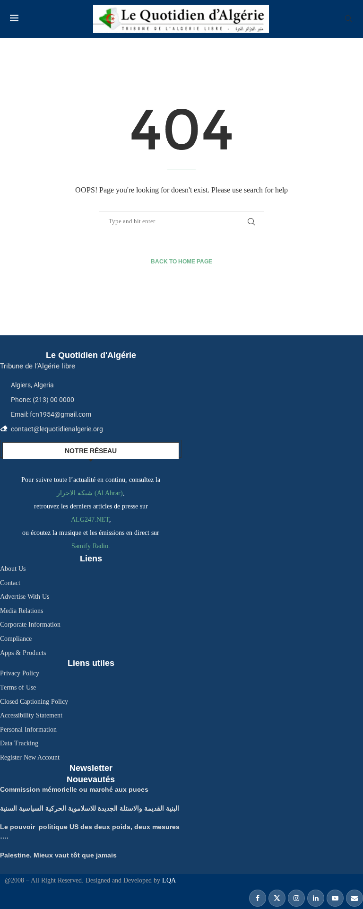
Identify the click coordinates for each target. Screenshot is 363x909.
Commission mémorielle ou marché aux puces (74, 789)
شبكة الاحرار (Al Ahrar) (90, 493)
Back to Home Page (181, 261)
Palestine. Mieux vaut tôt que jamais (58, 855)
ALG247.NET (90, 519)
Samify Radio (89, 546)
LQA (168, 880)
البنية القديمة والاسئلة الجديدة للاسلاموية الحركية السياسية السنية (89, 808)
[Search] (348, 19)
